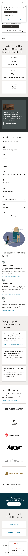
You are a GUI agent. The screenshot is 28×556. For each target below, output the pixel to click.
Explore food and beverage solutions (11, 276)
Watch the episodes (14, 504)
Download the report (10, 123)
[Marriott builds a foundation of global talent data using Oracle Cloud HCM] (14, 447)
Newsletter (14, 524)
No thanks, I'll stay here (9, 15)
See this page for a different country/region (13, 19)
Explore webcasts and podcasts (9, 489)
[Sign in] (22, 2)
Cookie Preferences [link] (5, 545)
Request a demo (8, 361)
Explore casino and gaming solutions (11, 294)
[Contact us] (25, 2)
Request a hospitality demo (10, 27)
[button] (2, 2)
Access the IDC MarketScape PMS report (14, 31)
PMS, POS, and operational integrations (13, 344)
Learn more (6, 379)
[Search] (17, 2)
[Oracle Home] (6, 3)
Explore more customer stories (9, 400)
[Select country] (20, 2)
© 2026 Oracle (4, 543)
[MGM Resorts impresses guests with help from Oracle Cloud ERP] (14, 473)
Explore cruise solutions (8, 310)
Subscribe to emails (5, 548)
